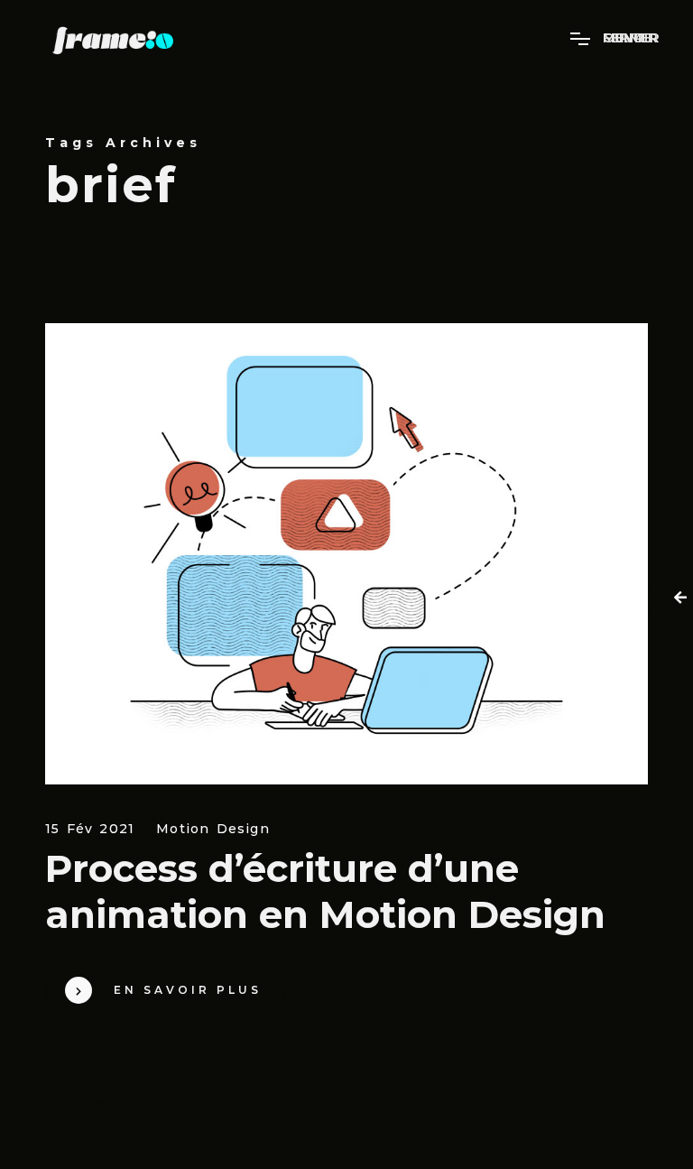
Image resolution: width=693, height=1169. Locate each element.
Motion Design (213, 829)
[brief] (346, 554)
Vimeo (620, 1124)
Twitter (535, 1124)
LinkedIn (472, 1097)
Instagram (580, 1097)
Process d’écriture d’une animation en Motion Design (325, 891)
